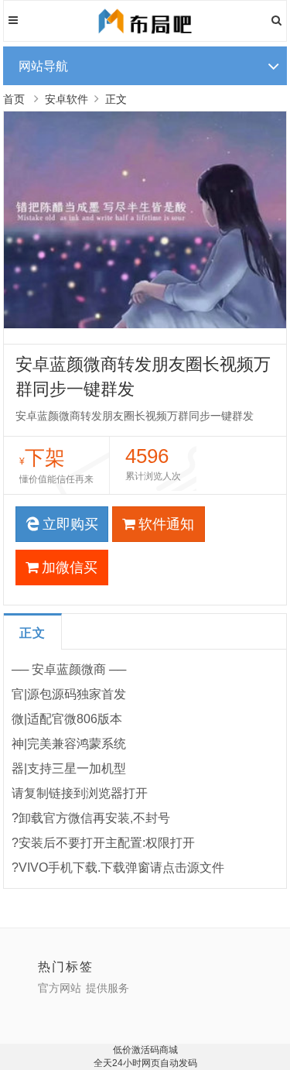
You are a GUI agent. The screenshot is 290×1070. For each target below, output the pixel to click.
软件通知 (166, 524)
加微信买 (69, 567)
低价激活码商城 (145, 1049)
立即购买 (70, 524)
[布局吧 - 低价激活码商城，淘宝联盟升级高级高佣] (145, 35)
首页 (14, 99)
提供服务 (107, 988)
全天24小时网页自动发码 (145, 1063)
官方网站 (59, 988)
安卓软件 (66, 99)
